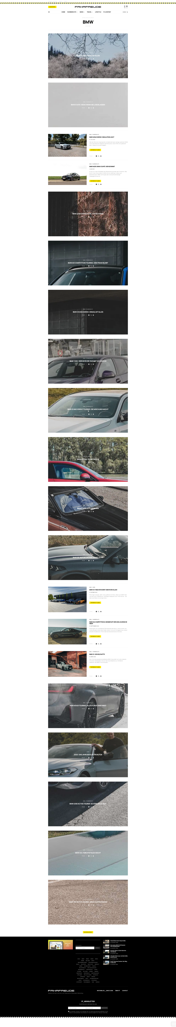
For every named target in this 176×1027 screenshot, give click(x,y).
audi (93, 960)
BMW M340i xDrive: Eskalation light (101, 137)
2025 (83, 960)
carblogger (87, 965)
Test (80, 980)
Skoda (93, 976)
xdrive (97, 982)
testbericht (87, 980)
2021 (83, 958)
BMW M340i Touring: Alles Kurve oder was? (88, 705)
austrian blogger (93, 962)
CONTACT (65, 1)
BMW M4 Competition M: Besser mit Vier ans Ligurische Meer (108, 622)
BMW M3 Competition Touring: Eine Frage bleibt (88, 263)
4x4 (79, 958)
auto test (90, 964)
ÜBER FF (60, 1)
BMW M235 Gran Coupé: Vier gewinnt (102, 166)
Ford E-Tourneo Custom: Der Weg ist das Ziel (118, 962)
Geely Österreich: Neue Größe (118, 940)
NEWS (81, 12)
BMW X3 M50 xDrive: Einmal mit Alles (88, 312)
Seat (89, 976)
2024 (97, 958)
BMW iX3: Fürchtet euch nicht (88, 853)
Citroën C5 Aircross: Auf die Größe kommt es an (119, 956)
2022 (88, 958)
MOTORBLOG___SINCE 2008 (52, 1)
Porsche (96, 974)
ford (96, 969)
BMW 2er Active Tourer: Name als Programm (88, 902)
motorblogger (95, 973)
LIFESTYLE (98, 12)
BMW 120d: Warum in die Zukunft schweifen (88, 361)
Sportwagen (81, 978)
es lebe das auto (92, 967)
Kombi (91, 971)
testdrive (94, 980)
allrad (88, 960)
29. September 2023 (94, 626)
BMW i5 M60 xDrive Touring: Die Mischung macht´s (88, 410)
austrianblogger (83, 962)
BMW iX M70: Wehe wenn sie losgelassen (88, 105)
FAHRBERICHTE (71, 12)
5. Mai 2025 (92, 169)
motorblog (87, 973)
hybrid (79, 971)
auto (78, 964)
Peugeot (80, 974)
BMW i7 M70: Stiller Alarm (88, 508)
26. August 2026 (114, 942)
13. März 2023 (92, 656)
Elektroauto (83, 967)
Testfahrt (79, 982)
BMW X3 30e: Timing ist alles (88, 55)
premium (83, 976)
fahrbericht (82, 969)
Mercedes (79, 973)
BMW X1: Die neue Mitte (97, 654)
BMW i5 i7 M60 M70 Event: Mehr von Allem (103, 590)
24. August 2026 (114, 948)
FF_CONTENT (107, 12)
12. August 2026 (114, 964)
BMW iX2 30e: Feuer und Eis (88, 459)
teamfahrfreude (94, 978)
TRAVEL (89, 12)
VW (93, 982)
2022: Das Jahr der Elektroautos (88, 754)
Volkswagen (87, 982)
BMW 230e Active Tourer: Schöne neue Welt (88, 804)
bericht (97, 964)
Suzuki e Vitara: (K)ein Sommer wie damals (118, 951)
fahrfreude (90, 969)
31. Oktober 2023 (93, 592)
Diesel (94, 965)
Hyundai (86, 971)
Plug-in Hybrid (88, 974)
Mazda (96, 971)
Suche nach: (79, 945)
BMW (84, 52)
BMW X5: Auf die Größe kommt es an (88, 557)
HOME (63, 12)
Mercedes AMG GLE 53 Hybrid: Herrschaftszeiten (117, 945)
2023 (92, 958)
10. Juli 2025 (92, 139)
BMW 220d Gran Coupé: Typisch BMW (88, 214)
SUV (87, 978)
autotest (84, 964)
